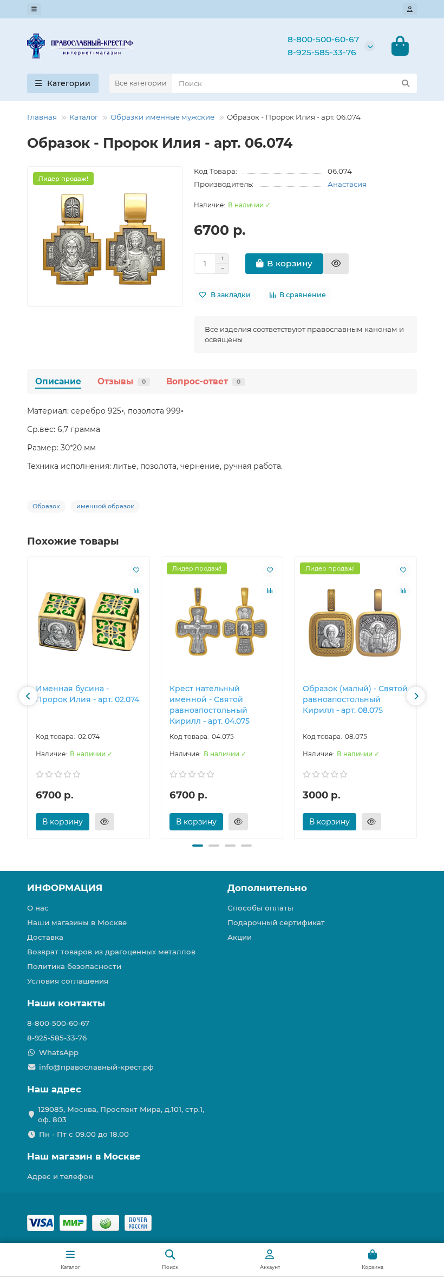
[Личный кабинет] (410, 9)
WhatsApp (59, 1052)
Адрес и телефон (60, 1176)
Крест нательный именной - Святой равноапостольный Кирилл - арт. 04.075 (209, 705)
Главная (42, 117)
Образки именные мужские (162, 117)
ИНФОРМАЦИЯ (64, 887)
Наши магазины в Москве (77, 922)
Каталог (83, 117)
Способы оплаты (260, 907)
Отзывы (121, 381)
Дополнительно (267, 887)
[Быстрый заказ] (336, 263)
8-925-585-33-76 (322, 52)
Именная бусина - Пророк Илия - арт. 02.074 (87, 694)
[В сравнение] (136, 590)
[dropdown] (34, 9)
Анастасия (347, 184)
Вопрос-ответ (203, 381)
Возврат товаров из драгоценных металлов (111, 951)
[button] (28, 696)
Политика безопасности (74, 966)
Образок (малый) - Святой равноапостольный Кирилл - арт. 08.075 (355, 699)
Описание (58, 381)
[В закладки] (136, 570)
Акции (239, 937)
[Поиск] (405, 83)
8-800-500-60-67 (323, 39)
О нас (38, 907)
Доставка (45, 937)
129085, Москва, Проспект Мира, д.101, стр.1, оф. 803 (121, 1114)
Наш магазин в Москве (84, 1156)
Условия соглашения (67, 981)
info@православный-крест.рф (96, 1067)
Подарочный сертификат (276, 922)
